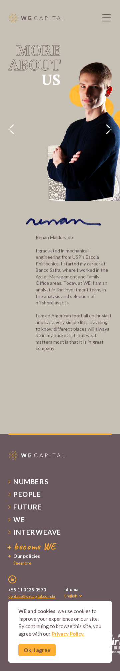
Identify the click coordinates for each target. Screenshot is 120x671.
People (27, 494)
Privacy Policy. (68, 634)
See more (22, 563)
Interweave (37, 532)
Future (27, 507)
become (35, 546)
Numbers (31, 482)
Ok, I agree (37, 650)
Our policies (26, 556)
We (19, 519)
